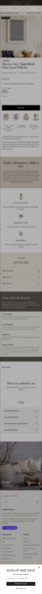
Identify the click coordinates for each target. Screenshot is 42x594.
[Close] (39, 567)
